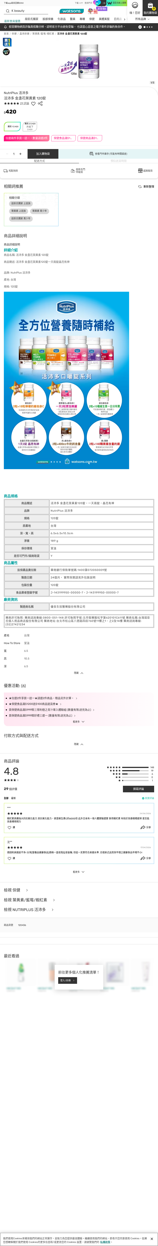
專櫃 (82, 19)
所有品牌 (140, 19)
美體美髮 (104, 19)
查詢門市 (88, 3)
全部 (6, 798)
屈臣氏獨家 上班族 (20, 203)
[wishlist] (33, 103)
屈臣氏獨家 (31, 19)
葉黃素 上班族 (18, 211)
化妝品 (62, 19)
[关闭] (152, 1239)
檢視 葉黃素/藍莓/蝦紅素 (26, 900)
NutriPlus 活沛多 (16, 93)
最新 (13, 798)
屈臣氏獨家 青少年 (20, 218)
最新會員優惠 (12, 21)
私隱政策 (105, 1242)
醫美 (72, 19)
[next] (124, 19)
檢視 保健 (12, 890)
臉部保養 (48, 19)
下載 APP (79, 3)
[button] (150, 8)
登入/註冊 (65, 980)
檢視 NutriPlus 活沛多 (25, 910)
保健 (92, 19)
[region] (79, 1239)
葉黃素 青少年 (39, 211)
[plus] (20, 154)
